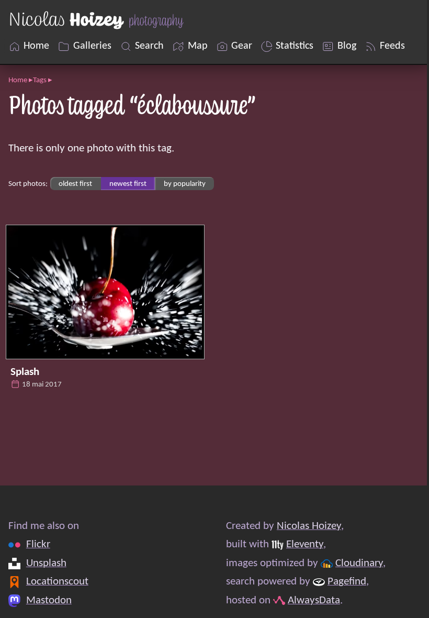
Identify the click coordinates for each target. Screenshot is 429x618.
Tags (40, 80)
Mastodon (49, 600)
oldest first (75, 184)
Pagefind (347, 581)
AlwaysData (314, 600)
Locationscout (57, 581)
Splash (24, 372)
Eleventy (304, 544)
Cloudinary (359, 563)
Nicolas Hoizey (309, 526)
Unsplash (46, 563)
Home (17, 80)
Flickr (38, 544)
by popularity (185, 184)
